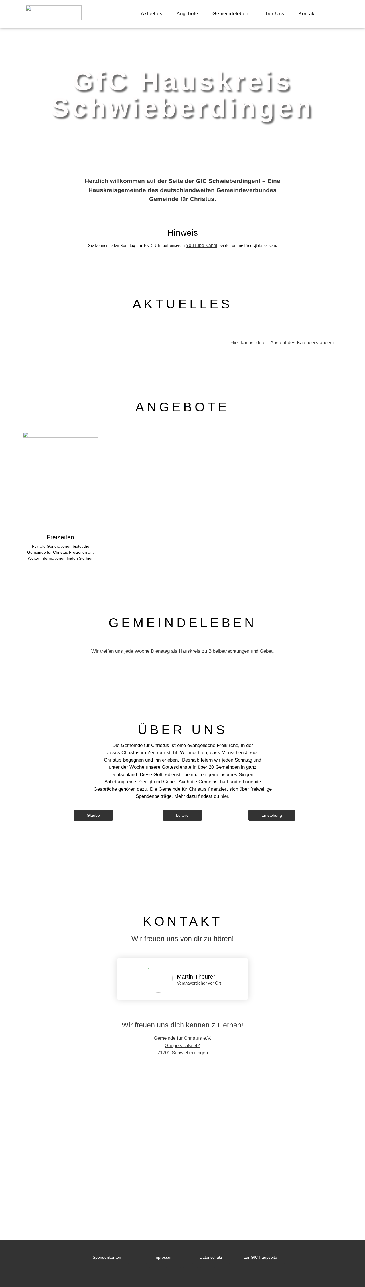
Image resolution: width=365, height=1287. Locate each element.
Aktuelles (151, 13)
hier (224, 796)
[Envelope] (207, 1274)
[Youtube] (156, 1274)
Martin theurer (196, 976)
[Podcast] (190, 1274)
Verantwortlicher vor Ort (199, 983)
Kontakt (307, 13)
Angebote (187, 13)
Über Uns (273, 13)
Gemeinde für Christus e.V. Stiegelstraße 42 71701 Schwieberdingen (182, 1045)
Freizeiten (60, 537)
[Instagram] (173, 1274)
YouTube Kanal (201, 245)
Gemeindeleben (230, 13)
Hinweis (182, 232)
